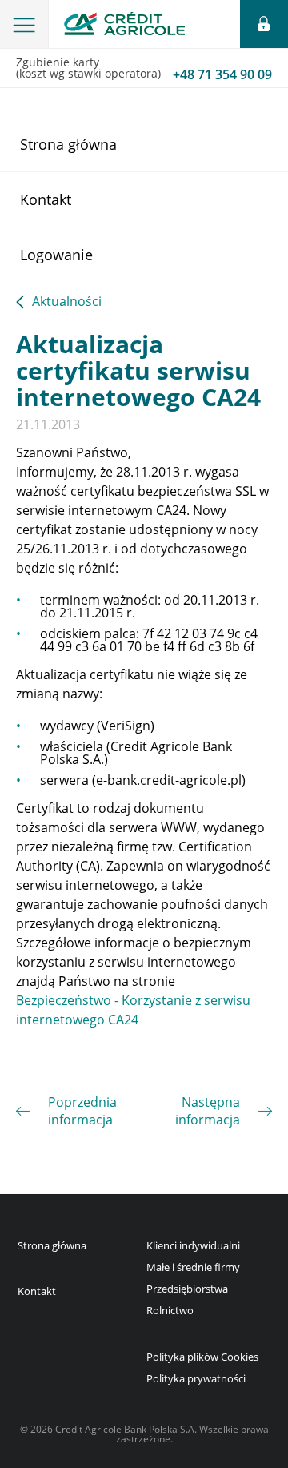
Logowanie (56, 254)
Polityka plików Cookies (202, 1356)
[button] (24, 24)
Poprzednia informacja (82, 1110)
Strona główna (68, 144)
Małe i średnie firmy (193, 1267)
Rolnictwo (170, 1310)
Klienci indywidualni (193, 1245)
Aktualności (67, 302)
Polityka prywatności (196, 1378)
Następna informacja (207, 1110)
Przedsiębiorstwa (187, 1288)
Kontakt (45, 199)
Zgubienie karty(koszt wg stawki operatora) (144, 68)
